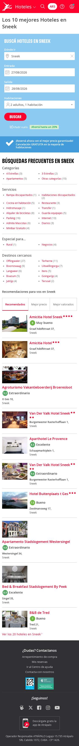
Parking (10, 218)
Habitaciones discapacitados (58, 195)
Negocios (47, 244)
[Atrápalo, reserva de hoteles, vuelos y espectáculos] (7, 6)
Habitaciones (12, 98)
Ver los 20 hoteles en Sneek (22, 634)
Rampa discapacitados (19, 195)
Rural (9, 244)
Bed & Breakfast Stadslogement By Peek (34, 587)
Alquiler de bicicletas (18, 213)
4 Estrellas (12, 173)
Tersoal (46, 281)
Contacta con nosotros (39, 672)
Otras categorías (51, 178)
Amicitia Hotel (40, 343)
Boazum (11, 276)
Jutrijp (9, 281)
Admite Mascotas (16, 223)
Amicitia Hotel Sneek (45, 317)
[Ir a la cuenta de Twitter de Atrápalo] (30, 708)
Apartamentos (14, 178)
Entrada (9, 65)
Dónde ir (10, 49)
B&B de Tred (39, 613)
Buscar (15, 116)
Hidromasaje (13, 208)
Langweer (12, 271)
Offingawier (13, 261)
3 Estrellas (48, 173)
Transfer (47, 208)
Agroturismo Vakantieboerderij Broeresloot (37, 387)
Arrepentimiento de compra (39, 657)
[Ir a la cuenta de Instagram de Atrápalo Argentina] (48, 708)
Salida (8, 81)
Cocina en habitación (18, 203)
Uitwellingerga (50, 266)
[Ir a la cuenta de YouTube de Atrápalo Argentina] (57, 708)
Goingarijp (48, 276)
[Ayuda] (62, 6)
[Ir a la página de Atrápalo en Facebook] (39, 708)
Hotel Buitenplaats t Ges (48, 494)
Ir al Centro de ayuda (40, 667)
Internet (46, 218)
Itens (44, 271)
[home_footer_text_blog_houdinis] (21, 707)
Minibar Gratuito (16, 228)
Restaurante (49, 203)
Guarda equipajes (52, 213)
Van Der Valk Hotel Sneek (49, 413)
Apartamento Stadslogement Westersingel (36, 542)
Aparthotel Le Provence (48, 439)
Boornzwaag (13, 266)
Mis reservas (39, 662)
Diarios (46, 223)
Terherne (47, 261)
